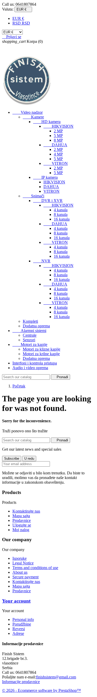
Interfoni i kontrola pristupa (34, 363)
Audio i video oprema (30, 368)
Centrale (29, 335)
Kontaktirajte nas (26, 511)
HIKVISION (58, 126)
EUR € (18, 18)
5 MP (58, 135)
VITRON (55, 163)
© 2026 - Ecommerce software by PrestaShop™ (41, 690)
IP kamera (45, 177)
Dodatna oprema (36, 326)
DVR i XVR (48, 200)
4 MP (58, 154)
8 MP (58, 140)
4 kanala (61, 210)
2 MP (58, 131)
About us (19, 572)
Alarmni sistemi (29, 330)
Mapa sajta (21, 516)
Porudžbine (21, 624)
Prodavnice (21, 520)
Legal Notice (23, 563)
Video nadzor (27, 112)
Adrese (18, 633)
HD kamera (47, 121)
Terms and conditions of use (35, 567)
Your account (16, 601)
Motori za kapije (29, 344)
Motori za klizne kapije (41, 349)
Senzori (29, 340)
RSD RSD (21, 23)
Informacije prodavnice (21, 681)
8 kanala (61, 214)
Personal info (23, 619)
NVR (41, 261)
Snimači (33, 196)
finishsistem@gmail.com (56, 677)
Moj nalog (20, 530)
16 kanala (62, 219)
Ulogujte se (21, 525)
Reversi (18, 629)
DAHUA (55, 145)
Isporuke (19, 558)
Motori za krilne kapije (41, 354)
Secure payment (25, 577)
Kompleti (30, 321)
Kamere (33, 117)
